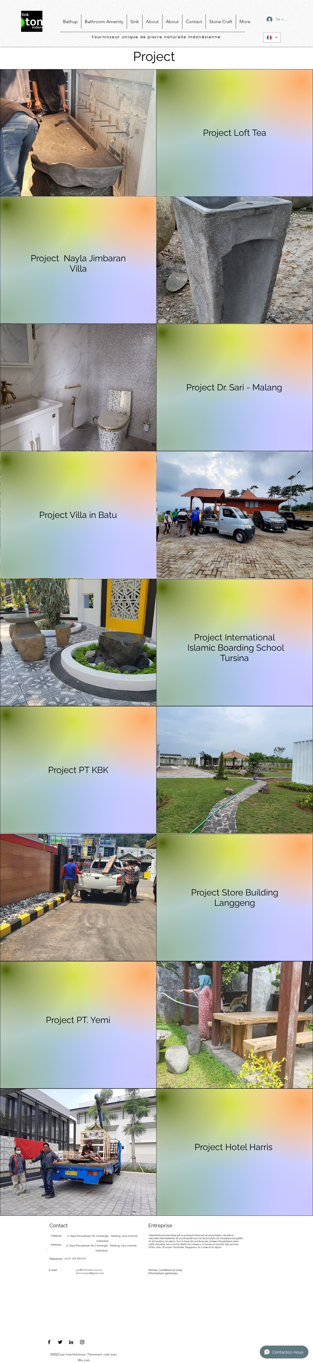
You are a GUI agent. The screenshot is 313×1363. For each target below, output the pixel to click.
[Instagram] (82, 1342)
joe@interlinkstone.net (89, 1269)
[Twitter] (60, 1342)
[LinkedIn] (71, 1342)
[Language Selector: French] (272, 37)
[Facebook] (49, 1342)
